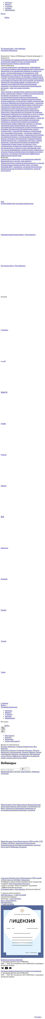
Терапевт (19, 747)
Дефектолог (16, 756)
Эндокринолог (24, 754)
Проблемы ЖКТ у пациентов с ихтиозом (16, 167)
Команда (8, 4)
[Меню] (7, 705)
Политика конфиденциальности (12, 971)
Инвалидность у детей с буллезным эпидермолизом (22, 77)
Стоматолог (20, 750)
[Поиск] (27, 769)
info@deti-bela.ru (7, 895)
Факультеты (9, 735)
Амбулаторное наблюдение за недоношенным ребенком (21, 159)
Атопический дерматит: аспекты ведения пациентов (24, 93)
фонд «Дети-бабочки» (9, 900)
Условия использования (32, 971)
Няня (25, 758)
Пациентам (13, 50)
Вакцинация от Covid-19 (10, 75)
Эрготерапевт (6, 754)
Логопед (9, 756)
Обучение (8, 2)
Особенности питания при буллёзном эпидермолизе (19, 122)
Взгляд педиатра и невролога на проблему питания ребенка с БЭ (21, 76)
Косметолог (5, 752)
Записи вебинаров (12, 741)
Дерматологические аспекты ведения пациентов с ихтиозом (21, 100)
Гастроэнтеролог (16, 752)
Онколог (13, 750)
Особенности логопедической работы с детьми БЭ (26, 118)
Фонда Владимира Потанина (19, 884)
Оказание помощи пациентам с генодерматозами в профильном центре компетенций (20, 109)
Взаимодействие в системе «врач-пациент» (16, 161)
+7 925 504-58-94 (15, 899)
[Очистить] (23, 769)
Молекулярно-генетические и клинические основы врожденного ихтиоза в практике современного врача (22, 107)
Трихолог (25, 752)
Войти (6, 17)
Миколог (32, 752)
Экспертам (5, 50)
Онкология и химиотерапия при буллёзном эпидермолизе (21, 112)
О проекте (8, 6)
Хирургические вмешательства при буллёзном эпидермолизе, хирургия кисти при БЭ (21, 168)
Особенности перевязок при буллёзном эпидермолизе (20, 120)
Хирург (38, 752)
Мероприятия (10, 10)
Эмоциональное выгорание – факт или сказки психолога (21, 87)
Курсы (3, 13)
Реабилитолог (28, 747)
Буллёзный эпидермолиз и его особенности (16, 95)
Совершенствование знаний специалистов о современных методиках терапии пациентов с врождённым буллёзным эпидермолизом (21, 140)
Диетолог (36, 750)
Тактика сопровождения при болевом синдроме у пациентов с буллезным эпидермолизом (22, 153)
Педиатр (4, 747)
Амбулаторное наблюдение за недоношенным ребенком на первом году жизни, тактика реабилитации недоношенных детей (22, 71)
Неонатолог (5, 750)
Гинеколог (15, 754)
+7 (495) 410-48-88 (19, 895)
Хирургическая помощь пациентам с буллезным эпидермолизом (19, 85)
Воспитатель (18, 758)
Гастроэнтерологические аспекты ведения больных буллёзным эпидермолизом (19, 98)
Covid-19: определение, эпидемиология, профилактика (20, 67)
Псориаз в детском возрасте (21, 137)
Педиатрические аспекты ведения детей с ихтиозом (19, 165)
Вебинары (9, 739)
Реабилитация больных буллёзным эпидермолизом (21, 138)
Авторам (8, 8)
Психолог (29, 750)
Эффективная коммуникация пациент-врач (20, 154)
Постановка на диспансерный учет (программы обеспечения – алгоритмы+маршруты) (21, 132)
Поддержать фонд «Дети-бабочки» (13, 889)
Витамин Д (28, 77)
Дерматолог (11, 747)
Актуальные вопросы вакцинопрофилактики (17, 69)
